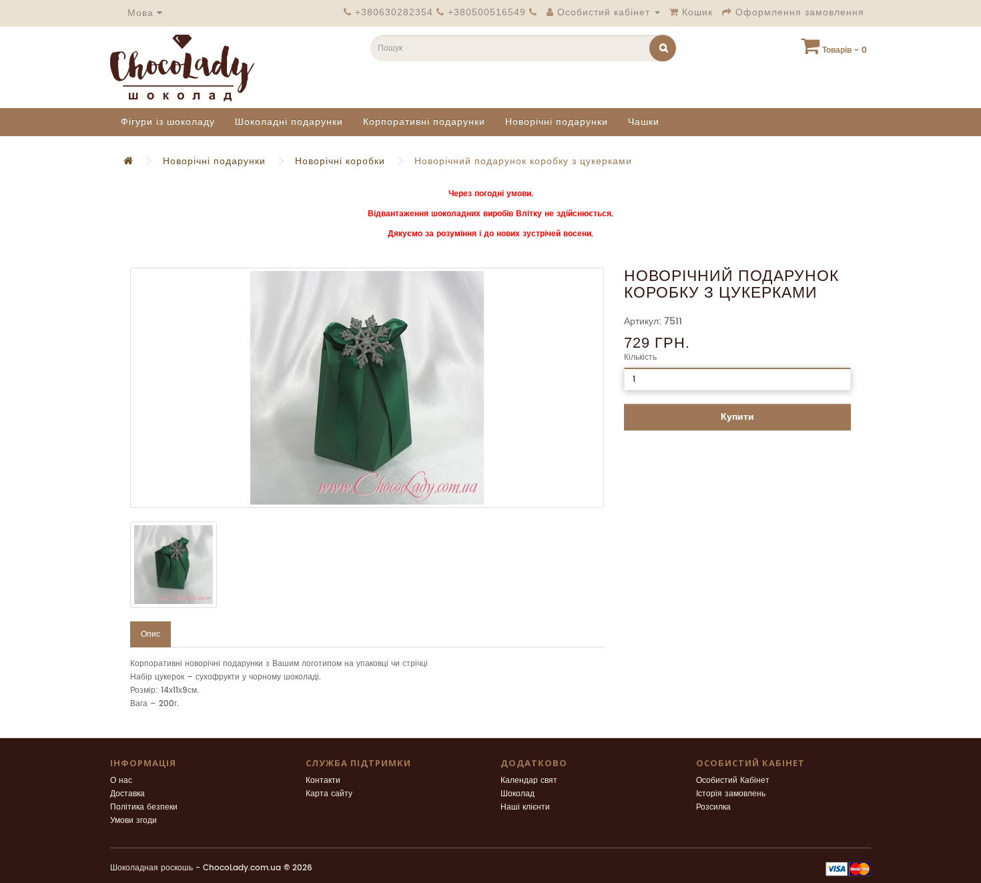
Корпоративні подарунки (424, 121)
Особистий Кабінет (732, 780)
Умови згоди (133, 820)
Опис (150, 634)
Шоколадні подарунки (289, 121)
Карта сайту (329, 794)
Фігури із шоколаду (168, 121)
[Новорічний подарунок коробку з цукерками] (367, 388)
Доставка (127, 794)
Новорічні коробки (340, 161)
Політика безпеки (144, 807)
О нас (121, 780)
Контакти (323, 780)
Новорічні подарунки (556, 121)
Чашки (643, 121)
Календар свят (529, 780)
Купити (737, 416)
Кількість (640, 357)
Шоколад (518, 794)
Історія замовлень (730, 794)
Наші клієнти (525, 807)
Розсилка (713, 807)
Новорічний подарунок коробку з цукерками (523, 161)
